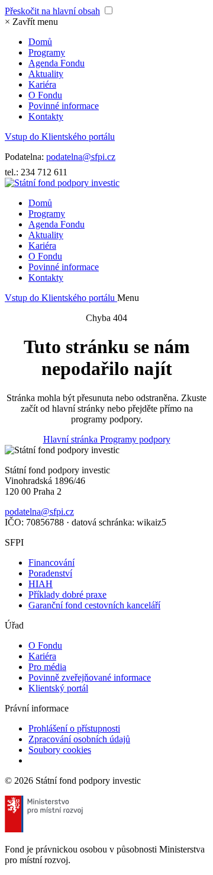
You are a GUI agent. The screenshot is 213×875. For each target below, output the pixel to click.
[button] (31, 22)
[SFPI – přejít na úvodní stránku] (62, 183)
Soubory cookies (59, 750)
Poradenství (50, 573)
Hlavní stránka (71, 439)
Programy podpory (135, 439)
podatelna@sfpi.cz (80, 157)
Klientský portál (58, 688)
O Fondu (45, 95)
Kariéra (42, 84)
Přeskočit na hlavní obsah (52, 11)
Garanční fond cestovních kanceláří (94, 605)
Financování (51, 562)
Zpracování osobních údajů (79, 739)
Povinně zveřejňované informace (89, 677)
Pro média (47, 667)
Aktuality (45, 74)
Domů (40, 42)
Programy (46, 52)
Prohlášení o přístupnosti (74, 728)
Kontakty (45, 116)
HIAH (40, 584)
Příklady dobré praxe (67, 594)
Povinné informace (63, 106)
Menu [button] (128, 298)
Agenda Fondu (56, 63)
